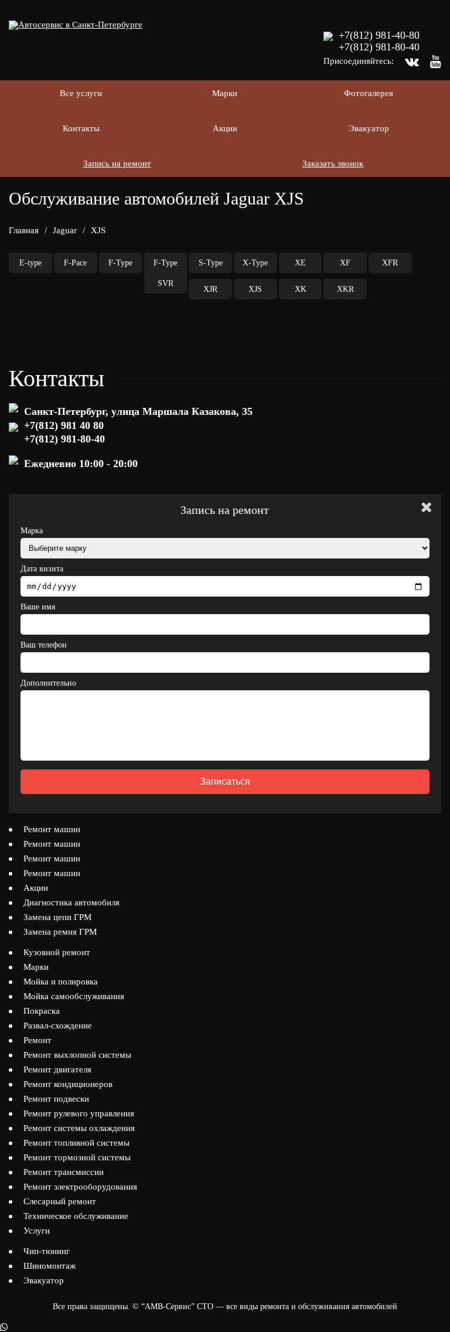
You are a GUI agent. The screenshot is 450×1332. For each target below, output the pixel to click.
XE (300, 262)
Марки (224, 93)
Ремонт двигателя (57, 1069)
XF (345, 262)
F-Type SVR (166, 273)
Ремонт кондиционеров (67, 1084)
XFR (390, 262)
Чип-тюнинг (46, 1251)
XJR (210, 289)
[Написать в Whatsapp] (225, 1327)
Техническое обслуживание (75, 1216)
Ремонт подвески (56, 1098)
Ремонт (37, 1040)
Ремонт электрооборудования (80, 1186)
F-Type (120, 262)
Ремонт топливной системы (76, 1142)
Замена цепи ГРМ (57, 917)
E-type (30, 262)
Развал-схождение (57, 1025)
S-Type (211, 262)
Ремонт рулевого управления (78, 1113)
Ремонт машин (51, 829)
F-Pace (75, 262)
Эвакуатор (369, 128)
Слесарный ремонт (59, 1201)
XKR (345, 289)
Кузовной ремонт (56, 952)
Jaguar (65, 230)
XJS (255, 289)
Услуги (36, 1230)
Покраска (41, 1011)
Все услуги (81, 93)
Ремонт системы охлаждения (79, 1128)
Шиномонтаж (49, 1265)
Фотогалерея (368, 93)
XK (300, 289)
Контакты (81, 128)
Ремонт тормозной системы (77, 1157)
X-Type (255, 262)
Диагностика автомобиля (71, 902)
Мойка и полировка (60, 981)
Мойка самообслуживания (73, 996)
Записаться (225, 781)
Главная (24, 230)
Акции (225, 128)
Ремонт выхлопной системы (77, 1055)
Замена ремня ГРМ (60, 931)
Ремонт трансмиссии (63, 1172)
